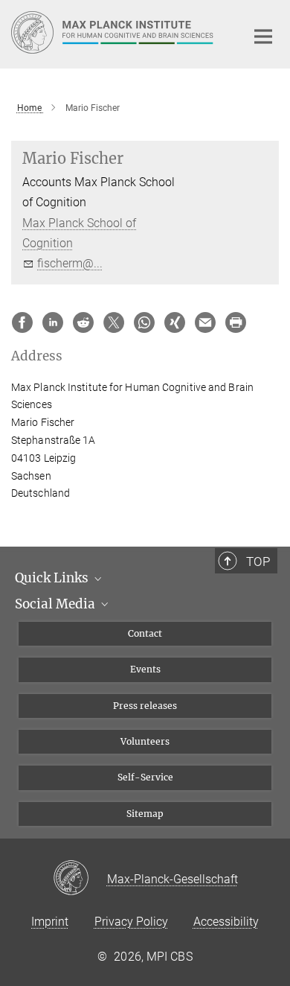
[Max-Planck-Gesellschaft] (80, 879)
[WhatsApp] (144, 322)
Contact (145, 633)
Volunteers (145, 741)
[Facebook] (22, 322)
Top (258, 561)
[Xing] (175, 322)
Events (145, 669)
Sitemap (145, 813)
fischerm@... (70, 263)
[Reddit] (83, 322)
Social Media (56, 604)
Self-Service (145, 777)
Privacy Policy (131, 922)
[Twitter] (114, 322)
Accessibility (226, 922)
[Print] (236, 322)
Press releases (145, 705)
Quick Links (53, 577)
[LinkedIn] (53, 322)
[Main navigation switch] (263, 36)
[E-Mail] (205, 322)
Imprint (49, 922)
